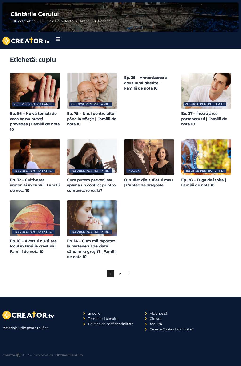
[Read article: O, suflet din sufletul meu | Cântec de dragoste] (149, 157)
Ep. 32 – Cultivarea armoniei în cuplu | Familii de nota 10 (35, 185)
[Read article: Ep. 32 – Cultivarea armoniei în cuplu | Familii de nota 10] (35, 157)
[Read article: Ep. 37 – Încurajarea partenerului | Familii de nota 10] (206, 91)
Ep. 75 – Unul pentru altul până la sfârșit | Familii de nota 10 (91, 118)
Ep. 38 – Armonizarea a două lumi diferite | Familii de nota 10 (146, 82)
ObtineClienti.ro (69, 355)
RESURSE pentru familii (33, 104)
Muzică (134, 170)
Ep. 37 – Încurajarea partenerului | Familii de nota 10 (204, 118)
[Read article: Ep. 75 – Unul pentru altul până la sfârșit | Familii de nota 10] (92, 91)
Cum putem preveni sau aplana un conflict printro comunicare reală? (91, 185)
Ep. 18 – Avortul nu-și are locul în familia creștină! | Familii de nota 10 (34, 246)
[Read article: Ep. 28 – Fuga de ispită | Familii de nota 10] (206, 157)
